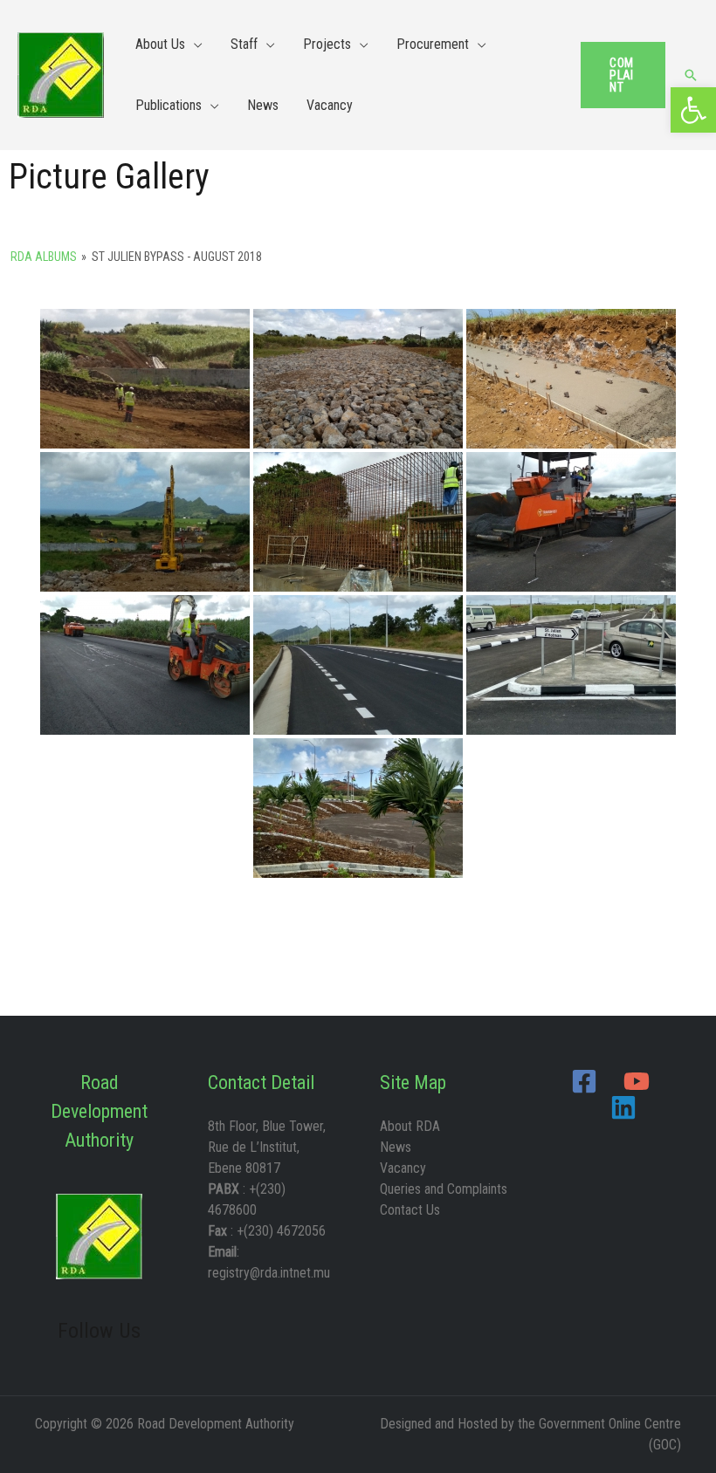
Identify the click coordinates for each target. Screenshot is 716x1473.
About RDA (410, 1126)
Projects (327, 44)
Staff (244, 44)
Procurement (432, 44)
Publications (168, 105)
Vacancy (329, 105)
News (263, 105)
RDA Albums (43, 257)
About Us (160, 44)
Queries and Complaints (443, 1189)
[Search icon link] (691, 75)
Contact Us (410, 1210)
